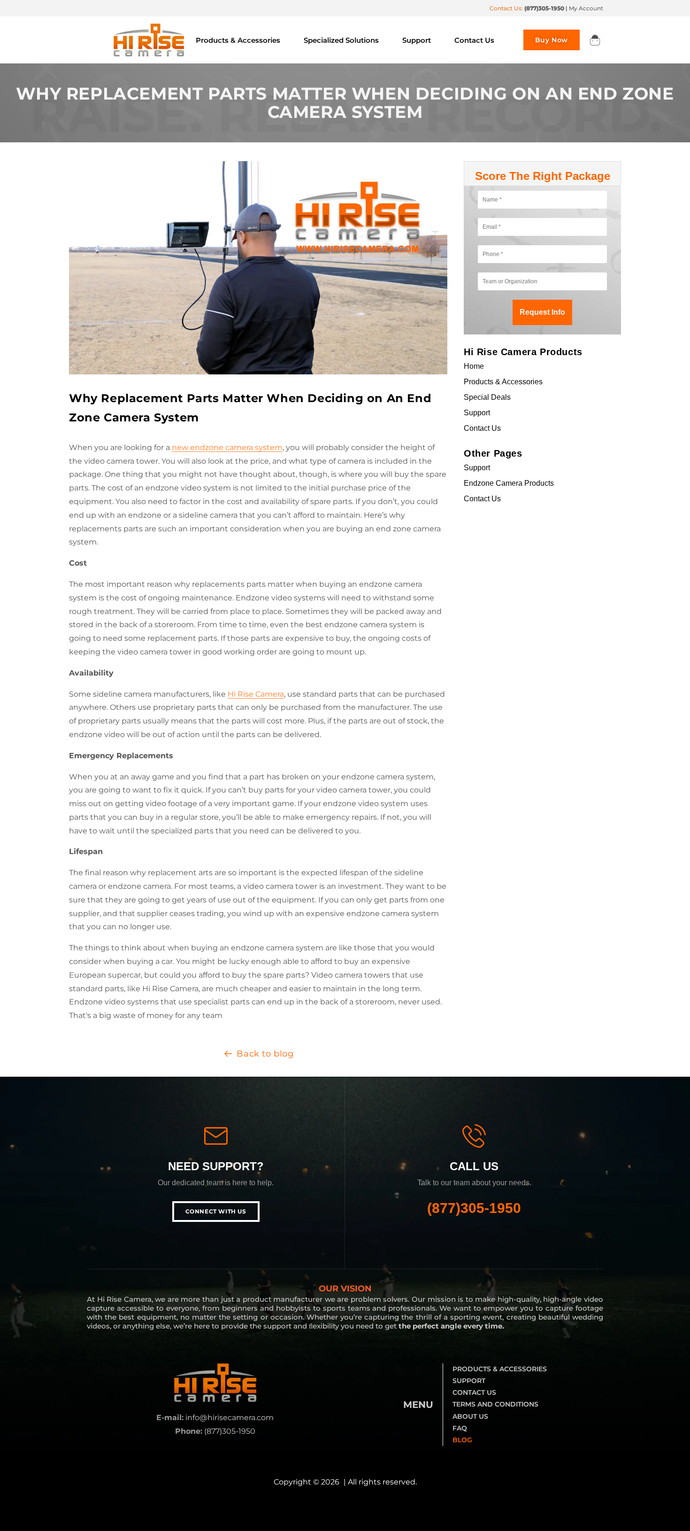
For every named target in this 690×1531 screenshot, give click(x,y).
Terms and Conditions (495, 1404)
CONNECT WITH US (215, 1211)
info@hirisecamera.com (229, 1417)
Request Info (542, 312)
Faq (459, 1428)
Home (474, 366)
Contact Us (482, 428)
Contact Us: (527, 8)
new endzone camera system (227, 447)
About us (470, 1416)
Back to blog (265, 1054)
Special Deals (487, 397)
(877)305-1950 (474, 1208)
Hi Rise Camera (256, 694)
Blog (462, 1440)
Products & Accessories (503, 382)
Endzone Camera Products (509, 483)
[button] (594, 40)
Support (477, 413)
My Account (586, 8)
